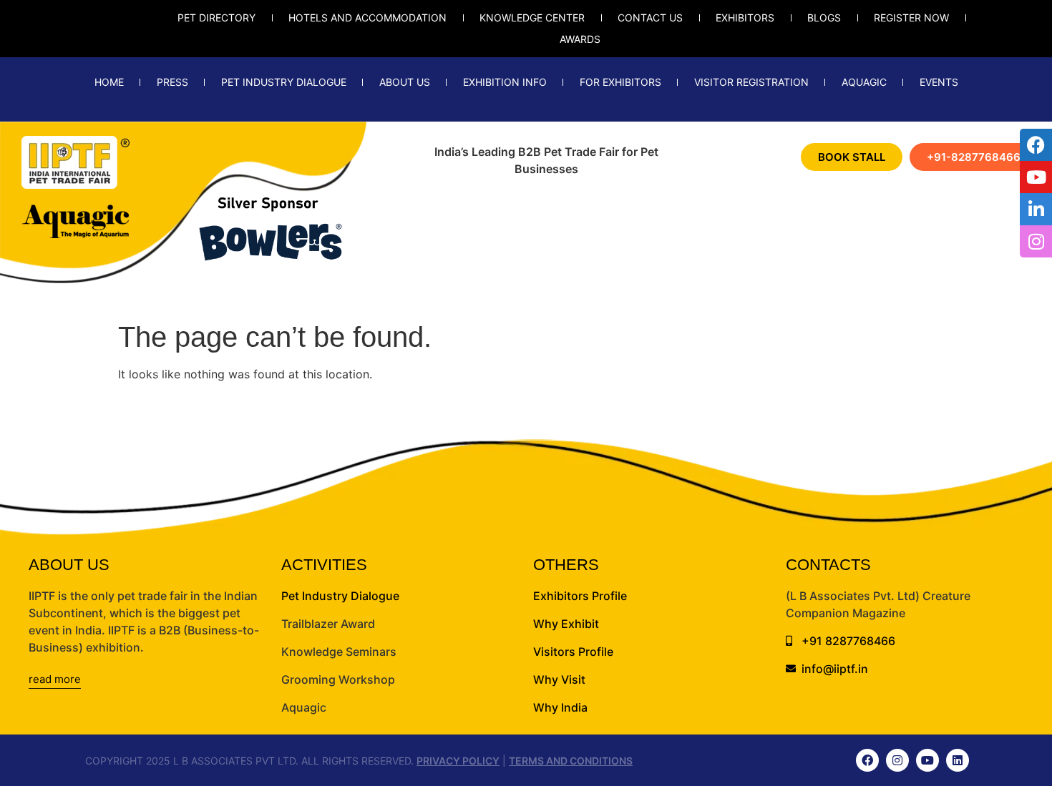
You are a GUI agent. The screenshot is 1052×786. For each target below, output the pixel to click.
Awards (580, 39)
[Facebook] (867, 760)
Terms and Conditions (571, 761)
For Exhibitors (620, 82)
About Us (404, 82)
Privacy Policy (458, 761)
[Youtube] (927, 760)
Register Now (911, 17)
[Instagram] (897, 760)
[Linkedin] (957, 760)
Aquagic (864, 82)
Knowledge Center (532, 17)
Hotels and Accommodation (367, 17)
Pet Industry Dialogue (283, 82)
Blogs (824, 17)
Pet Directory (216, 17)
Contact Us (650, 17)
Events (939, 82)
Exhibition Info (505, 82)
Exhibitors (745, 17)
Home (109, 82)
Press (172, 82)
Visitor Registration (751, 82)
